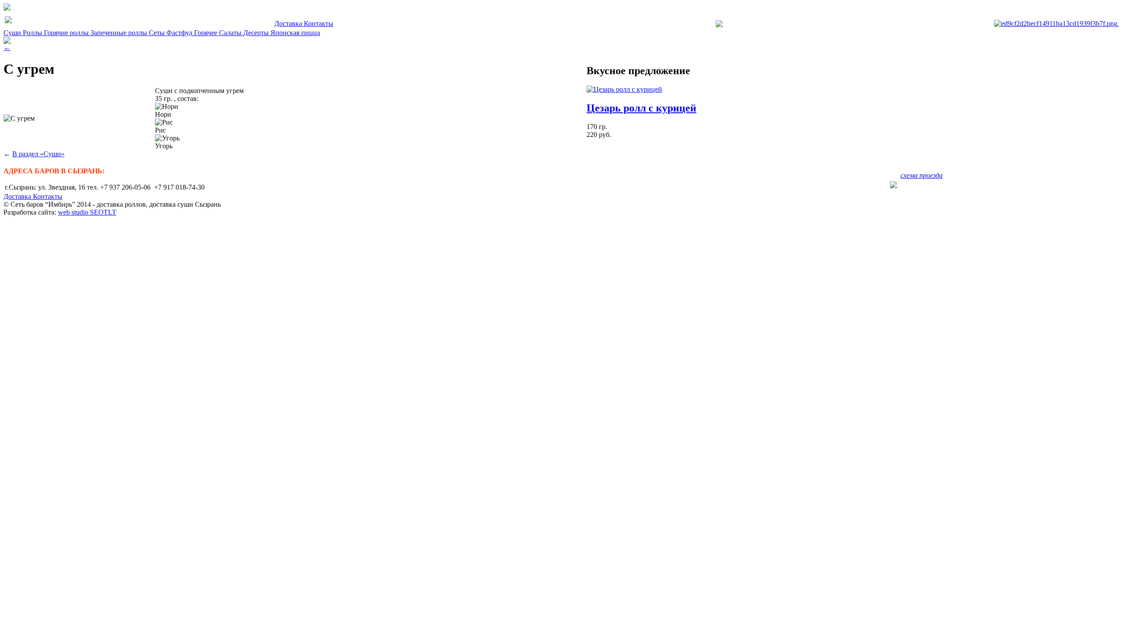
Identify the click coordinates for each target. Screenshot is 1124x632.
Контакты (318, 23)
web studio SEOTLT (87, 212)
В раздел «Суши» (38, 154)
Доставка (289, 23)
